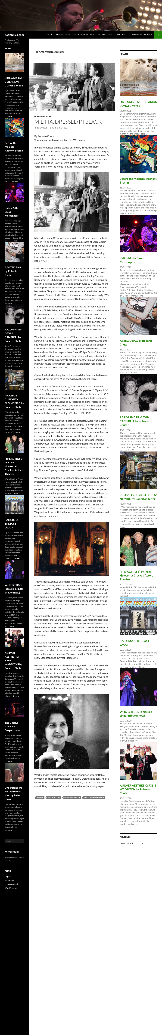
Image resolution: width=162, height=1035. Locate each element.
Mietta (40, 798)
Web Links (121, 35)
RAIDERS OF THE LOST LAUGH (12, 523)
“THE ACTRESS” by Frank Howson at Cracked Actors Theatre (136, 575)
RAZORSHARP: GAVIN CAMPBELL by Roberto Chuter (134, 421)
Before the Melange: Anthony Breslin (14, 146)
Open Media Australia (84, 35)
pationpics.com (14, 34)
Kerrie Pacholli (60, 128)
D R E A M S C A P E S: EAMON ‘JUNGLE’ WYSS (14, 81)
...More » (9, 116)
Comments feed (11, 884)
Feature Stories (63, 35)
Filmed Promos (105, 35)
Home (47, 35)
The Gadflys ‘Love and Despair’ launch (13, 726)
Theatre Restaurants (94, 798)
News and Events (43, 116)
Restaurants (54, 798)
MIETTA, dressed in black (68, 121)
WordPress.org (11, 888)
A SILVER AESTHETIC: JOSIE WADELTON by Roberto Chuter (138, 789)
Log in (7, 876)
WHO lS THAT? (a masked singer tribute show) (14, 588)
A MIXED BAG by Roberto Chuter (13, 271)
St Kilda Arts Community (141, 35)
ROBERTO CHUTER (72, 798)
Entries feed (10, 880)
